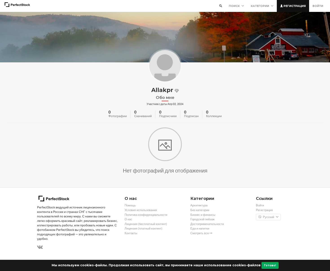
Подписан (191, 116)
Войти (317, 6)
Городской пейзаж (202, 219)
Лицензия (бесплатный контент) (146, 224)
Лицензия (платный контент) (143, 228)
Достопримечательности (207, 224)
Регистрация (294, 6)
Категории (260, 6)
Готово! (270, 265)
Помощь (130, 205)
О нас (128, 219)
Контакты (131, 233)
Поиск (234, 6)
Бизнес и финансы (202, 214)
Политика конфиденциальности (146, 214)
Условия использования (141, 210)
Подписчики (168, 116)
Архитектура (198, 205)
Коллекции (214, 116)
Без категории (199, 210)
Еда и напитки (199, 228)
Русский (268, 217)
